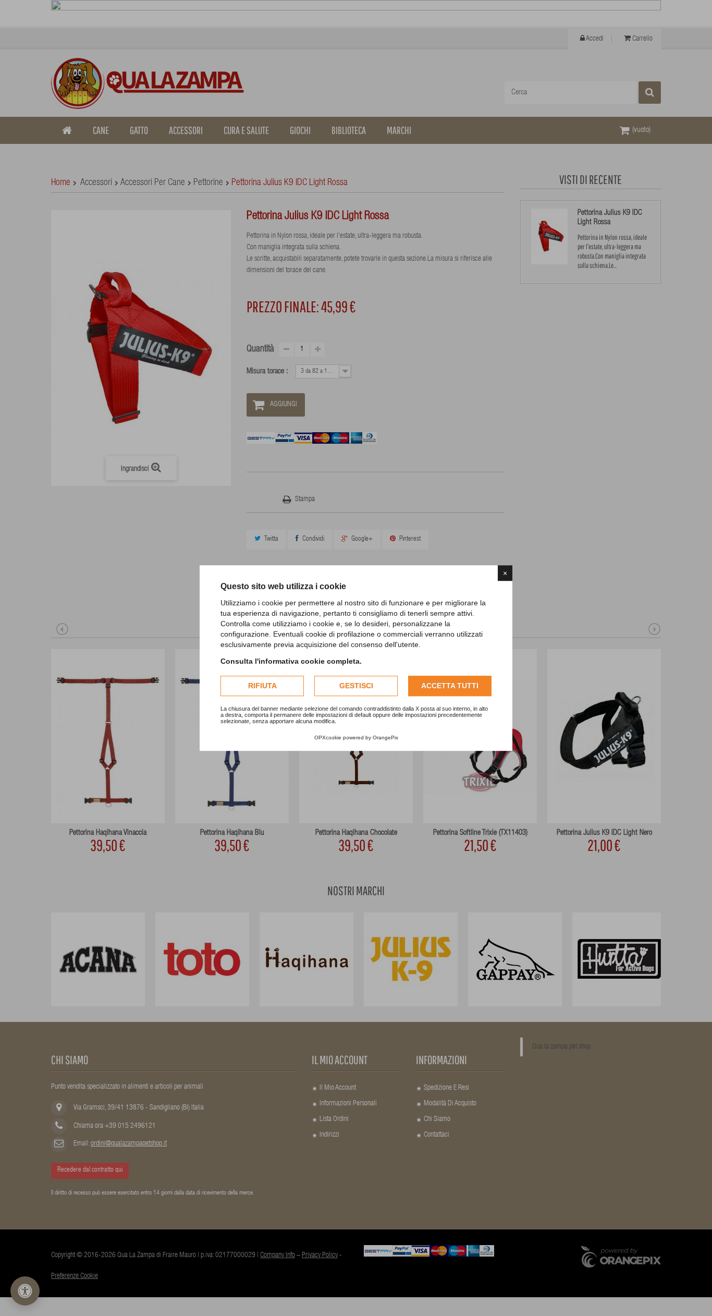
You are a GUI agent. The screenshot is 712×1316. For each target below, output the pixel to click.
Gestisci (356, 685)
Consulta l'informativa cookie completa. (291, 661)
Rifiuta (262, 685)
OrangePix (385, 737)
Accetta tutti (449, 685)
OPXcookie (327, 737)
